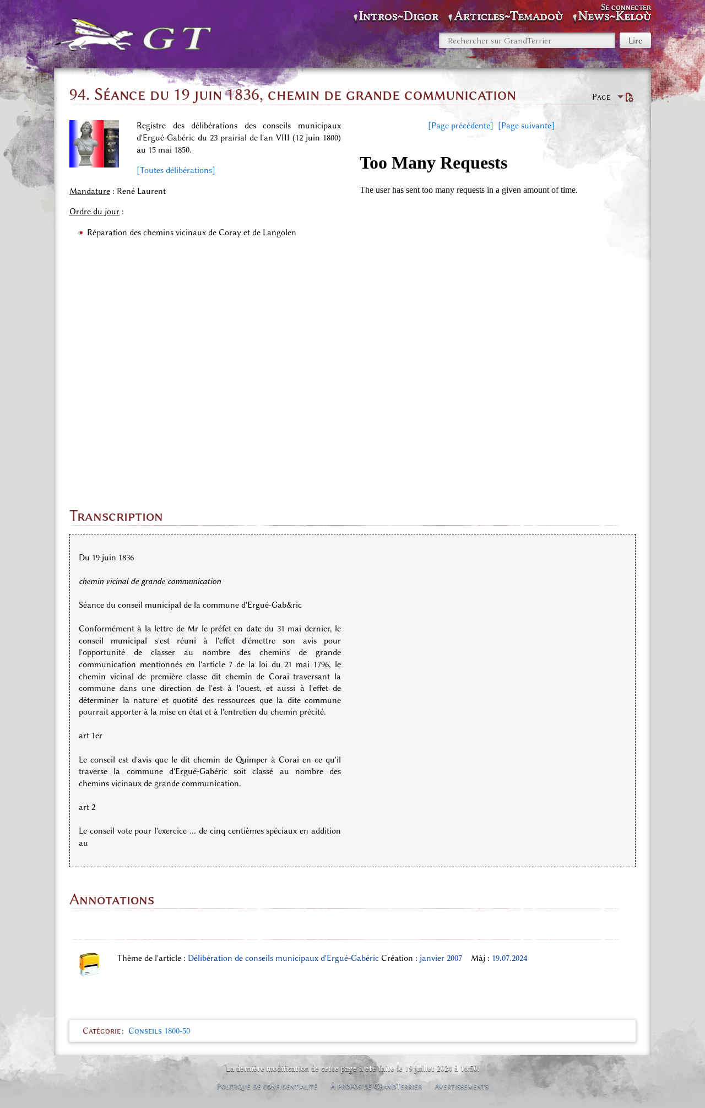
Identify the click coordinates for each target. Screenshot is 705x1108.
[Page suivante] (526, 126)
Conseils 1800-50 (159, 1031)
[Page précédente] (461, 126)
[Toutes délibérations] (176, 170)
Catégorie (102, 1031)
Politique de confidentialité (267, 1086)
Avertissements (462, 1086)
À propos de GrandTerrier (376, 1086)
